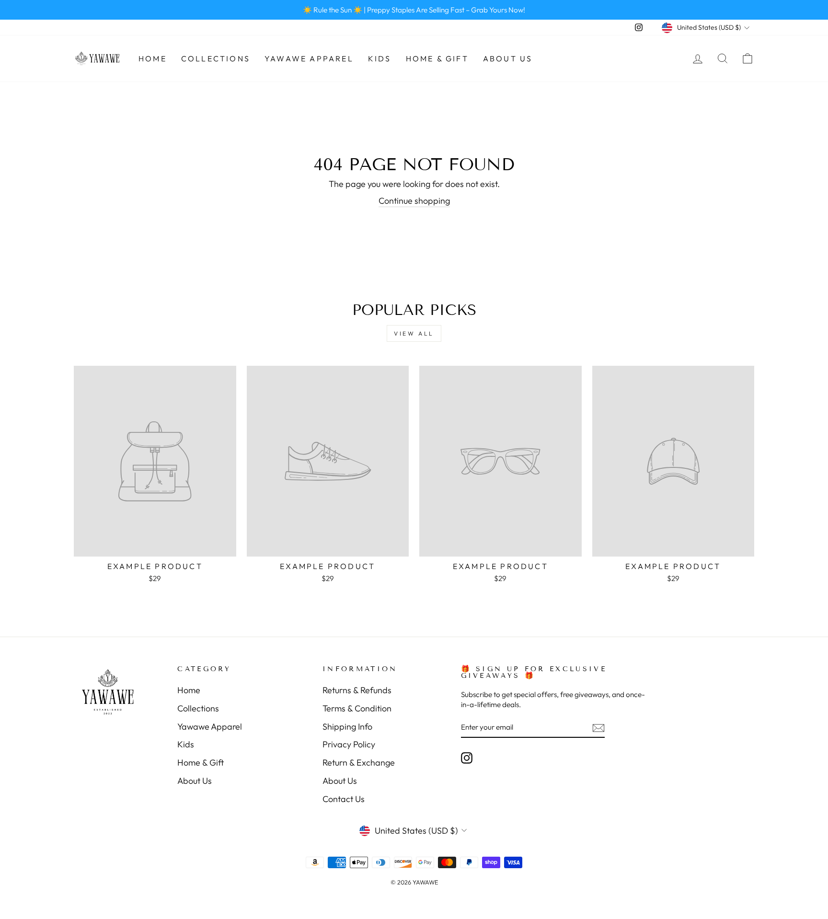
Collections (215, 58)
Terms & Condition (356, 708)
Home (152, 58)
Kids (379, 58)
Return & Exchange (358, 762)
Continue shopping (414, 200)
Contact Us (343, 798)
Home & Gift (437, 58)
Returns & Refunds (356, 690)
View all (414, 333)
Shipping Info (347, 726)
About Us (508, 58)
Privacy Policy (348, 744)
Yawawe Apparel (309, 58)
